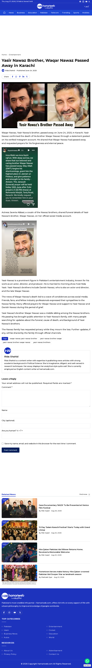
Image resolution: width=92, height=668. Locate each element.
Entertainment (55, 626)
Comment (7, 387)
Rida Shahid (10, 71)
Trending (66, 13)
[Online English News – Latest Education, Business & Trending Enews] (46, 6)
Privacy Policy (10, 654)
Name (4, 410)
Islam (6, 630)
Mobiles (85, 13)
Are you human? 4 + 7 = (12, 431)
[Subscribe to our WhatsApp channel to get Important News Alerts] (87, 661)
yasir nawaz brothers (41, 342)
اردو (87, 6)
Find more (83, 494)
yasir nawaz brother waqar (51, 339)
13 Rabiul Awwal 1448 (24, 1)
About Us (8, 651)
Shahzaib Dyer (46, 577)
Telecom (55, 13)
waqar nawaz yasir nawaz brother (23, 339)
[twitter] (89, 1)
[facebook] (80, 1)
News (11, 13)
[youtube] (86, 1)
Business (21, 13)
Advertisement (55, 651)
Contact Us (54, 654)
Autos (6, 637)
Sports (76, 13)
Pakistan (44, 13)
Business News (10, 634)
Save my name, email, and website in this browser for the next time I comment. (40, 444)
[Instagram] (83, 1)
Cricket (52, 630)
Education (32, 13)
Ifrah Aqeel (45, 511)
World (51, 637)
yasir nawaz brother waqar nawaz (16, 342)
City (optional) (8, 420)
